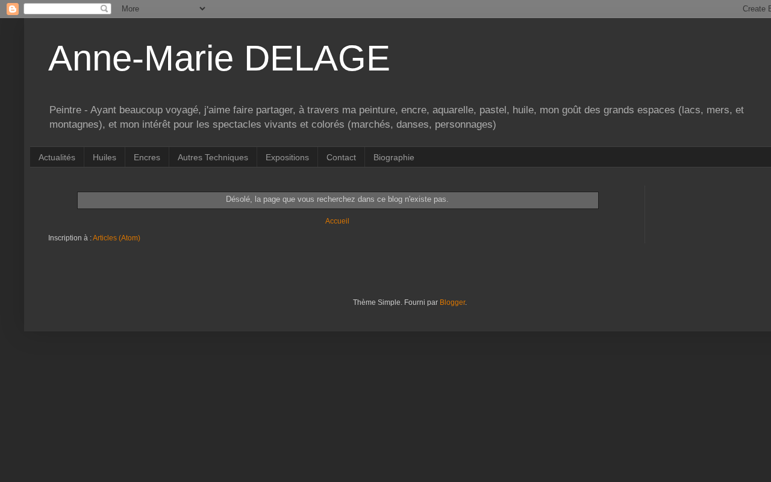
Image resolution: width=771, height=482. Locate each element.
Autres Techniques (213, 157)
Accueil (337, 221)
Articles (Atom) (116, 238)
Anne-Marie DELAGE (219, 58)
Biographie (393, 157)
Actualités (57, 157)
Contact (341, 157)
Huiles (104, 157)
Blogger (452, 302)
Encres (147, 157)
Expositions (287, 157)
